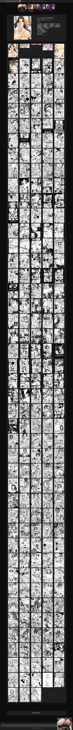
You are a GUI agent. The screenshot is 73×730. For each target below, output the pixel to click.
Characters (34, 1)
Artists (30, 1)
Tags (27, 1)
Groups (42, 1)
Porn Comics (35, 728)
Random (23, 1)
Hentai (45, 1)
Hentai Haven (40, 728)
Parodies (38, 1)
